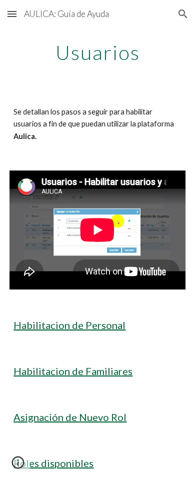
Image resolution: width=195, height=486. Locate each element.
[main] (98, 53)
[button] (12, 14)
